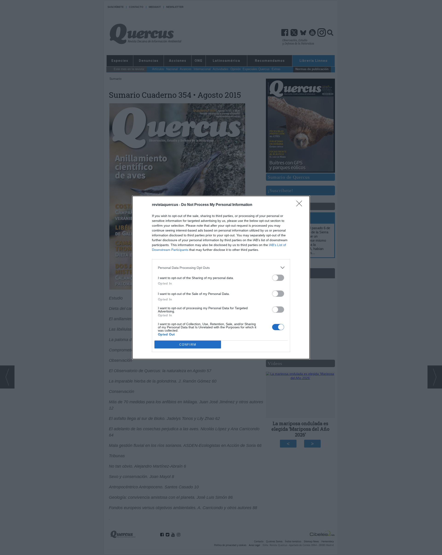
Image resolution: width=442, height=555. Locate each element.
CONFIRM (187, 344)
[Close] (300, 205)
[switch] (278, 278)
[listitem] (221, 267)
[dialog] (221, 277)
